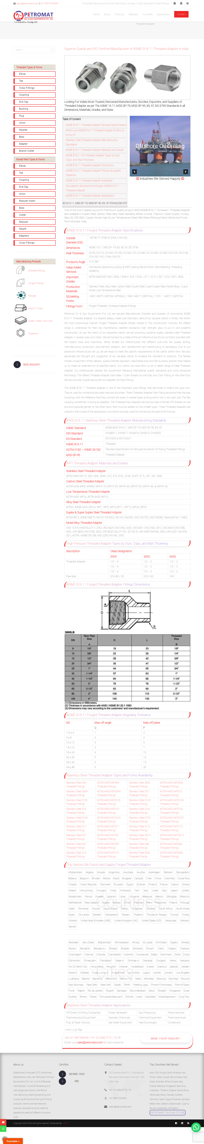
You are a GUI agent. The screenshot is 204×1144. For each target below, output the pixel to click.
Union (22, 123)
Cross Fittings (27, 88)
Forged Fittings (36, 283)
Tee (21, 81)
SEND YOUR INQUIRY (165, 1038)
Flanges (32, 295)
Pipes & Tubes (35, 308)
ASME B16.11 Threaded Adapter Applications (90, 195)
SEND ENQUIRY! (31, 364)
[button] (134, 171)
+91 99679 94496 (49, 3)
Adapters (24, 235)
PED (77, 1081)
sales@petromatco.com (27, 3)
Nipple (22, 228)
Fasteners (33, 333)
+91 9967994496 (78, 1037)
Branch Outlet (26, 151)
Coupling (24, 95)
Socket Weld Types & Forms (30, 159)
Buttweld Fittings (36, 270)
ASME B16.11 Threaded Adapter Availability (89, 180)
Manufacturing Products (28, 261)
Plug (21, 116)
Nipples (23, 130)
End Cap (23, 102)
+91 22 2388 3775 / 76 (120, 1090)
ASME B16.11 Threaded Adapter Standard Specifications (96, 124)
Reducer (23, 222)
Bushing (23, 109)
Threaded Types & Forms (29, 67)
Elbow (22, 74)
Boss (21, 137)
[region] (160, 146)
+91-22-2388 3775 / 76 (104, 1037)
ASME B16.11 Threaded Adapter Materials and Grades (95, 149)
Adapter (23, 144)
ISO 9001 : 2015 (76, 1074)
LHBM (65, 1123)
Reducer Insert (27, 201)
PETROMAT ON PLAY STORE (167, 1112)
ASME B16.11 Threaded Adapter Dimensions (90, 165)
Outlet (22, 215)
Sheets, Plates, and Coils (40, 321)
